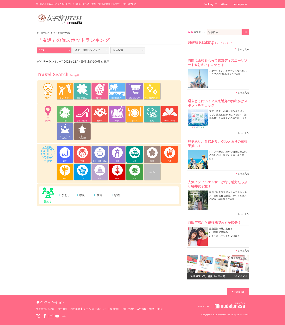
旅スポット (199, 32)
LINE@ (63, 316)
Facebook (44, 316)
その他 (152, 172)
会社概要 (62, 309)
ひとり (66, 195)
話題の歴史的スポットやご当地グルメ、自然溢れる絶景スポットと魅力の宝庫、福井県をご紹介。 (228, 196)
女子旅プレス (43, 33)
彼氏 (82, 195)
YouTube (57, 316)
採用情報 (114, 309)
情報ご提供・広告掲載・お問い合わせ (142, 309)
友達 (99, 195)
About (224, 4)
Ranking (208, 4)
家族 (117, 195)
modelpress (240, 4)
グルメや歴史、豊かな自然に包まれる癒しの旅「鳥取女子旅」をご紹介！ (228, 155)
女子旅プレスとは (45, 309)
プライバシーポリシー (95, 309)
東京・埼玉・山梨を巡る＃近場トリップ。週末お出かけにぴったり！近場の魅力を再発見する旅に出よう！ (228, 115)
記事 (190, 32)
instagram (51, 316)
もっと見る (243, 49)
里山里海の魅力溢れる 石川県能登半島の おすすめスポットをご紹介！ (224, 232)
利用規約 (75, 309)
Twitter (38, 316)
